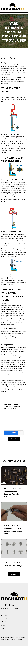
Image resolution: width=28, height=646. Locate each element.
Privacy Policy (12, 639)
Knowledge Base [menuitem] (5, 618)
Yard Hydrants (14, 20)
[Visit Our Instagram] (6, 605)
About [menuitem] (3, 625)
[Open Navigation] (26, 7)
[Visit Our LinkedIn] (12, 605)
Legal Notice (4, 639)
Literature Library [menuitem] (5, 621)
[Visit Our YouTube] (9, 605)
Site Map (19, 639)
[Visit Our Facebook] (2, 605)
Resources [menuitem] (4, 615)
